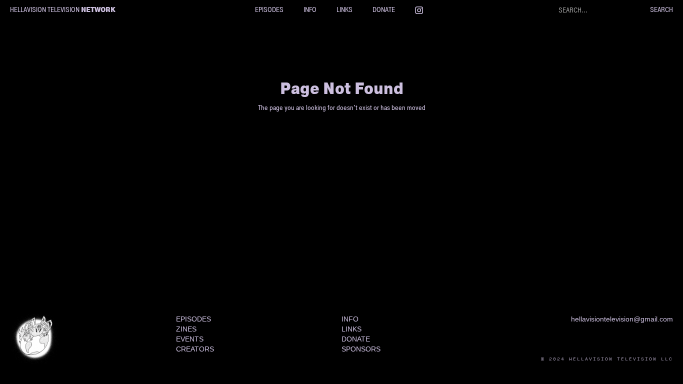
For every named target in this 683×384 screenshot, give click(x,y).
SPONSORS (361, 349)
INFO (310, 10)
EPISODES (269, 10)
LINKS (344, 10)
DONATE (383, 10)
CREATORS (195, 349)
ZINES (186, 329)
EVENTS (190, 339)
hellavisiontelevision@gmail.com (622, 319)
